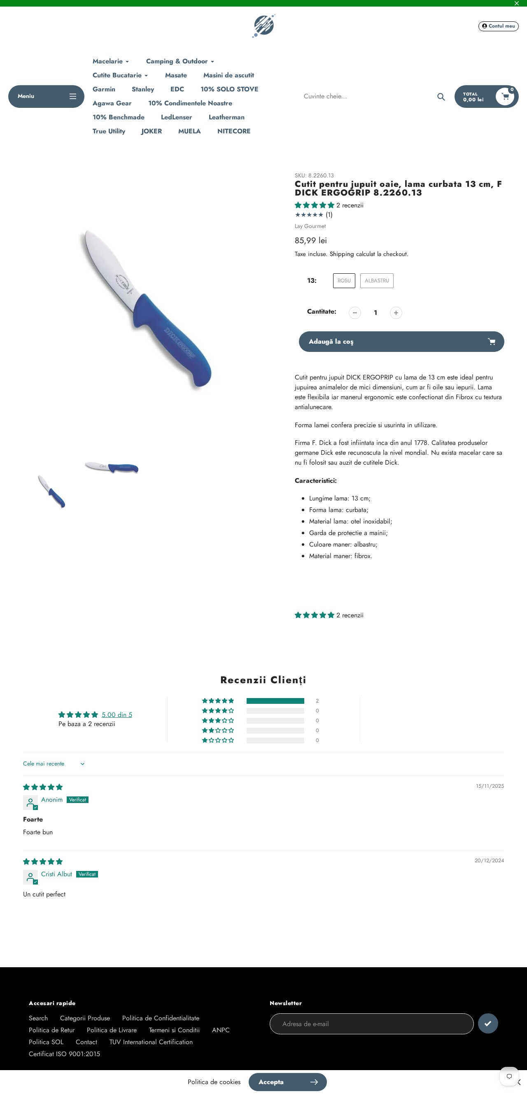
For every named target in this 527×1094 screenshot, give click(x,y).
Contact (86, 1042)
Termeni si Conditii (174, 1030)
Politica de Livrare (112, 1030)
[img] (43, 787)
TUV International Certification (151, 1042)
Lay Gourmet (310, 226)
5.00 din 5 (117, 714)
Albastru (377, 280)
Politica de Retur (52, 1030)
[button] (315, 205)
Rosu (344, 280)
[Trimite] (488, 1023)
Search (38, 1018)
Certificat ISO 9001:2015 (64, 1054)
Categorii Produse (85, 1018)
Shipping (342, 253)
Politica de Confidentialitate (160, 1018)
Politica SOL (46, 1042)
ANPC (221, 1030)
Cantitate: (321, 311)
